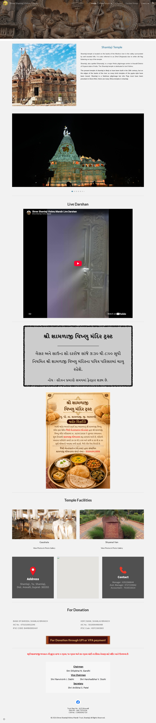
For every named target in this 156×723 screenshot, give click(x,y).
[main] (112, 47)
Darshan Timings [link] (132, 3)
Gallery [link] (144, 3)
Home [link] (93, 3)
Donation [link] (119, 3)
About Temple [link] (104, 3)
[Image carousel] (78, 152)
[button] (153, 3)
